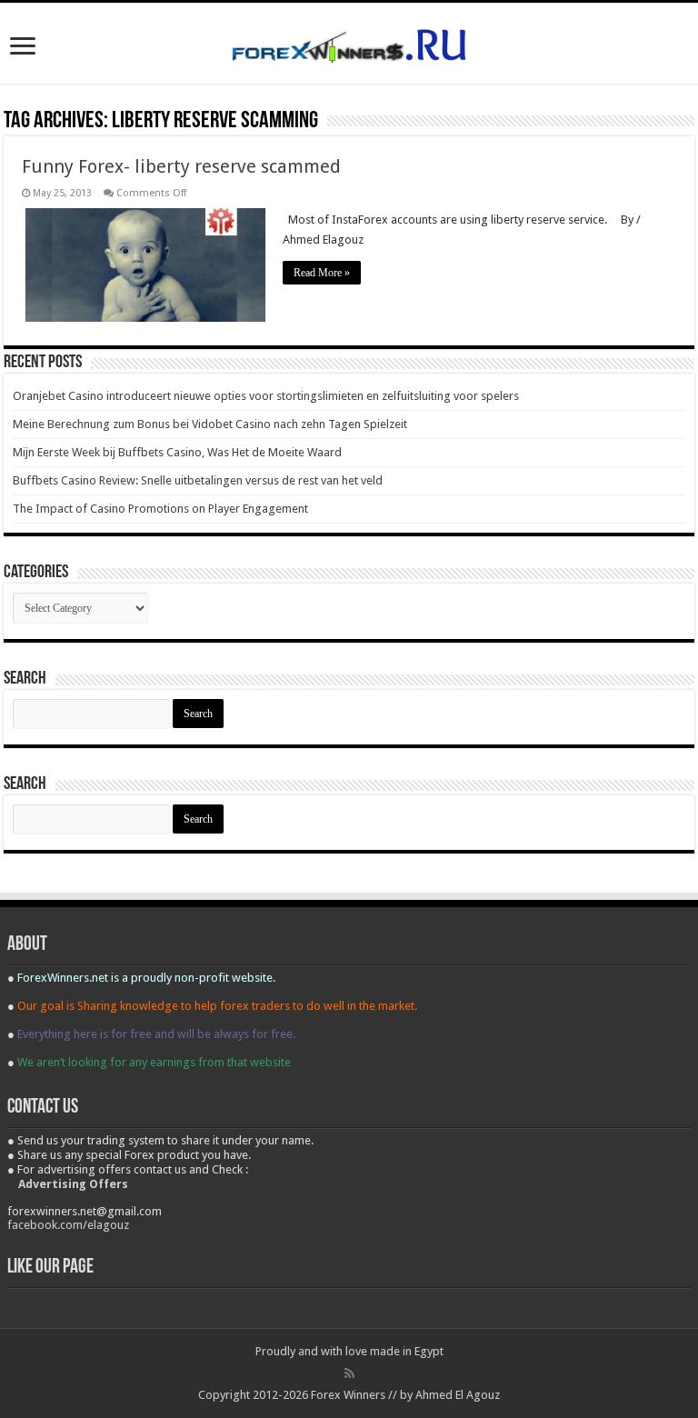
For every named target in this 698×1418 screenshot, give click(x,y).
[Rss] (349, 1373)
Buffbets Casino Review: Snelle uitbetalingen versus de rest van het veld (198, 480)
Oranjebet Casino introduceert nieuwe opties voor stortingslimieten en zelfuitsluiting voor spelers (266, 396)
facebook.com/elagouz (68, 1225)
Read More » (322, 272)
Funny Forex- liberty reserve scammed (181, 166)
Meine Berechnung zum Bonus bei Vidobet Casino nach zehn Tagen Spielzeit (210, 424)
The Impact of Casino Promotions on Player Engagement (160, 508)
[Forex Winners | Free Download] (349, 43)
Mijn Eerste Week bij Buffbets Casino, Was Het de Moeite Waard (177, 452)
